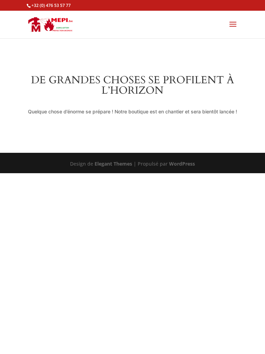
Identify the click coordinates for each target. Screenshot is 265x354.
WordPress (182, 163)
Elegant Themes (113, 163)
